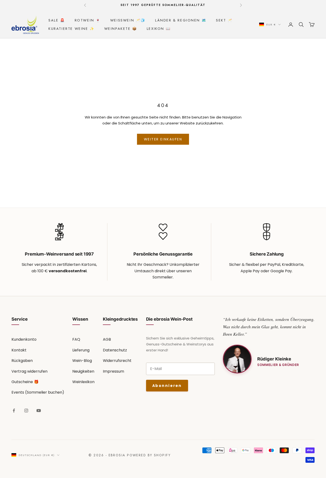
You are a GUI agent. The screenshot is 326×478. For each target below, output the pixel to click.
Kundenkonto (24, 339)
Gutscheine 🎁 (25, 382)
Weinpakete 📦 (120, 28)
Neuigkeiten (83, 371)
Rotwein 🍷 (88, 20)
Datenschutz (115, 350)
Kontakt (18, 350)
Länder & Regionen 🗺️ (180, 20)
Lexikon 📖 (159, 28)
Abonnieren (167, 385)
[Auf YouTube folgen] (38, 410)
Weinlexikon (83, 382)
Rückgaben (22, 360)
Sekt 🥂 (224, 20)
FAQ (76, 339)
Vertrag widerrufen (29, 371)
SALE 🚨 (56, 20)
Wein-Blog (82, 360)
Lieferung (80, 350)
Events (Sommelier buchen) (37, 392)
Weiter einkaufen (163, 139)
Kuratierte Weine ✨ (71, 28)
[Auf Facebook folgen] (13, 410)
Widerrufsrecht (117, 360)
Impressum (113, 371)
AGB (107, 339)
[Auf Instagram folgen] (26, 410)
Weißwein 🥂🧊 (128, 20)
